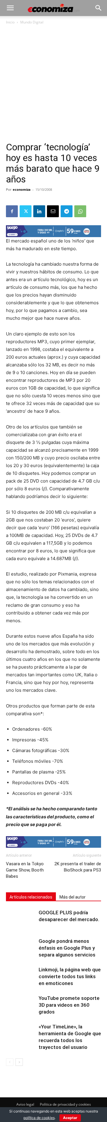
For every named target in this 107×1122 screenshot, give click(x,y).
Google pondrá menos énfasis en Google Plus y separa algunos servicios (67, 948)
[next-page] (19, 1062)
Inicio (10, 22)
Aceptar (70, 1117)
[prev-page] (9, 1062)
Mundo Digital (31, 22)
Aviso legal (25, 1104)
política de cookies (39, 1117)
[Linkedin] (39, 211)
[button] (10, 8)
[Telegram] (67, 211)
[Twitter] (26, 211)
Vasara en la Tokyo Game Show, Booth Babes (25, 870)
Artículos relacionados (31, 897)
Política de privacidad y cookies (65, 1104)
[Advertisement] (53, 85)
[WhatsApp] (80, 211)
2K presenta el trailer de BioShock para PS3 (77, 867)
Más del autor (72, 897)
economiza (22, 189)
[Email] (53, 211)
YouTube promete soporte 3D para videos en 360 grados (69, 1005)
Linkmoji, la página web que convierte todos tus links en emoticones (70, 976)
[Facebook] (12, 211)
